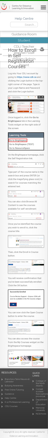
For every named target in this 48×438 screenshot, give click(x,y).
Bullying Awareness (14, 385)
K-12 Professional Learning (17, 402)
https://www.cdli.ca (26, 77)
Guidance (9, 394)
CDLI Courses (11, 406)
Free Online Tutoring (14, 390)
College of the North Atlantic (41, 383)
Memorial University (40, 409)
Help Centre (10, 398)
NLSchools (41, 414)
